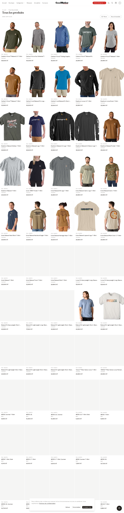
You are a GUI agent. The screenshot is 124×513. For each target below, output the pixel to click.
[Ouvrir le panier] (115, 3)
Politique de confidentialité (47, 503)
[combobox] (116, 16)
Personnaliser (76, 507)
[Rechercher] (112, 3)
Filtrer (105, 16)
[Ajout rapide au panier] (22, 50)
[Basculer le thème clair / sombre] (108, 3)
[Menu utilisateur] (120, 3)
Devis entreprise (98, 3)
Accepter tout (87, 507)
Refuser (68, 507)
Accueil (4, 10)
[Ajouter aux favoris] (22, 46)
